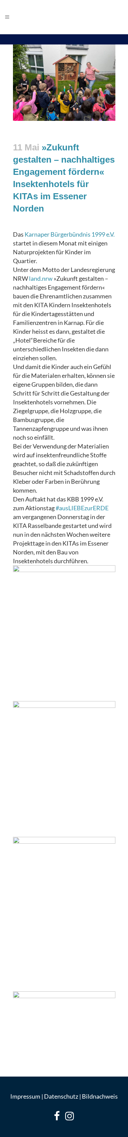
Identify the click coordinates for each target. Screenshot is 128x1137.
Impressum (25, 1096)
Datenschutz (61, 1096)
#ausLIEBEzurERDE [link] (82, 508)
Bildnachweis (100, 1096)
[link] (70, 234)
